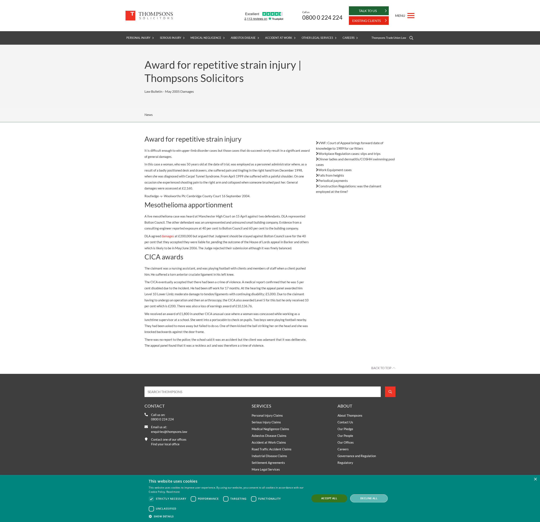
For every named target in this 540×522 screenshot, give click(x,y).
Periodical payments (333, 180)
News (148, 115)
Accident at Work (278, 37)
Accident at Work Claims (269, 442)
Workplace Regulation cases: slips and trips (349, 154)
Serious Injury (170, 37)
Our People (345, 435)
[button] (227, 516)
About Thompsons (350, 415)
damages (168, 236)
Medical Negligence (205, 37)
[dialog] (270, 498)
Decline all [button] (368, 498)
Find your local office (165, 444)
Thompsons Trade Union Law (388, 37)
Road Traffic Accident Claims (272, 449)
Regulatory (345, 462)
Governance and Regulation (357, 456)
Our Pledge (345, 429)
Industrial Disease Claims (269, 456)
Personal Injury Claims (267, 415)
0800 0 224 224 (322, 17)
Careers (349, 37)
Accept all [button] (329, 498)
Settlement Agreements (268, 462)
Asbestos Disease (243, 37)
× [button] (535, 479)
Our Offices (346, 442)
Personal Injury (138, 37)
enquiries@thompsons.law (169, 431)
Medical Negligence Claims (270, 429)
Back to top (381, 368)
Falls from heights (331, 175)
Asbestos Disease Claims (269, 435)
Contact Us (345, 422)
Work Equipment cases (335, 170)
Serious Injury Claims (266, 422)
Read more (173, 492)
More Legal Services (266, 469)
